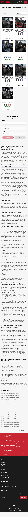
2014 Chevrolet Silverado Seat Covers (10, 412)
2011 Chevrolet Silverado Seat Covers (9, 418)
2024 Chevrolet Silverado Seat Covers (10, 393)
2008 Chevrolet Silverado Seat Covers (10, 424)
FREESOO (11, 510)
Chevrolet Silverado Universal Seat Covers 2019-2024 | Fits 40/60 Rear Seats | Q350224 (20, 31)
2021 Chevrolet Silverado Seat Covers (9, 399)
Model (4, 126)
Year (3, 131)
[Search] (17, 2)
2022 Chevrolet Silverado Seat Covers (10, 397)
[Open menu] (25, 2)
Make (3, 120)
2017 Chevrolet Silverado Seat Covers (9, 407)
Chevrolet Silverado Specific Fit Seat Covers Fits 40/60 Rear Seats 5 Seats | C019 (20, 77)
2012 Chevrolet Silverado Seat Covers (9, 416)
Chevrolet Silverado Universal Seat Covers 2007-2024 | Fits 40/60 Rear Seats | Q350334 (7, 102)
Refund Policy (4, 474)
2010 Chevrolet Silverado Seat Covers (9, 420)
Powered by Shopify (17, 510)
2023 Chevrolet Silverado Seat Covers (10, 395)
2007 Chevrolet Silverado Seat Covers (10, 426)
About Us (3, 462)
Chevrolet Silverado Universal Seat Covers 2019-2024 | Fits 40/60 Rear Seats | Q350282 (7, 78)
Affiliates (3, 465)
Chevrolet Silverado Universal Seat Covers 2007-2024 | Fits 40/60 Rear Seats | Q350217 (7, 55)
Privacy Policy (4, 475)
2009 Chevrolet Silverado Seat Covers (10, 422)
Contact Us (3, 464)
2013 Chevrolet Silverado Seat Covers (9, 414)
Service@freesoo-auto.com (10, 484)
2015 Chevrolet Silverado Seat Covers (9, 411)
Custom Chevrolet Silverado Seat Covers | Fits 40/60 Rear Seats (7, 30)
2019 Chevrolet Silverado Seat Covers (9, 403)
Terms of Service (5, 477)
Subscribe (23, 497)
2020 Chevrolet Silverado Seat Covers (10, 401)
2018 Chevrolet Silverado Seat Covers (9, 405)
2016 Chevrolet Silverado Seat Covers (9, 409)
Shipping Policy (4, 472)
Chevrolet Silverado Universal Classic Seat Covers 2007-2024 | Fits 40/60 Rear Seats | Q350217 (20, 55)
